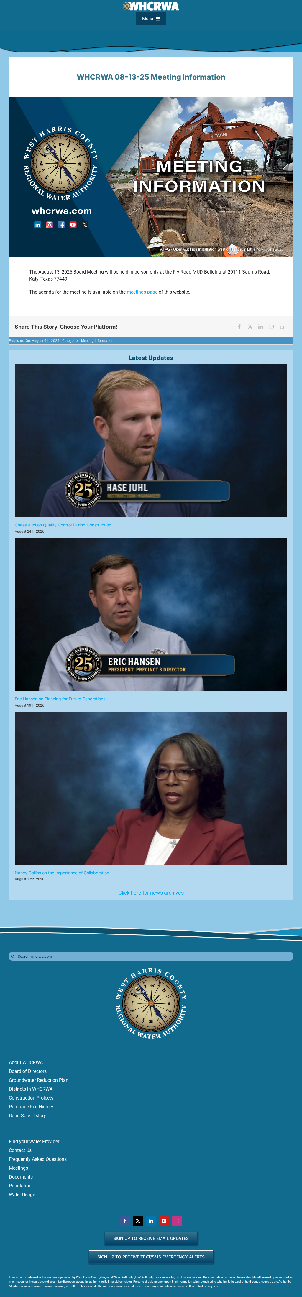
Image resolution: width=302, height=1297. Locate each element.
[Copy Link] (282, 326)
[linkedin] (151, 1221)
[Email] (271, 326)
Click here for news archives (151, 893)
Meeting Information (97, 341)
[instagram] (177, 1221)
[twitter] (138, 1221)
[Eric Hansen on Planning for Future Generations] (151, 614)
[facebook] (125, 1221)
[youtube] (164, 1221)
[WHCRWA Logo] (151, 969)
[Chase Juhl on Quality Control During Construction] (151, 440)
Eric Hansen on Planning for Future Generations (60, 698)
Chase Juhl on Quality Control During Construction (63, 524)
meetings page (142, 292)
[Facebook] (239, 326)
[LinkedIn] (260, 326)
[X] (250, 326)
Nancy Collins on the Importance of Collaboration (62, 872)
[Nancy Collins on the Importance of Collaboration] (151, 788)
